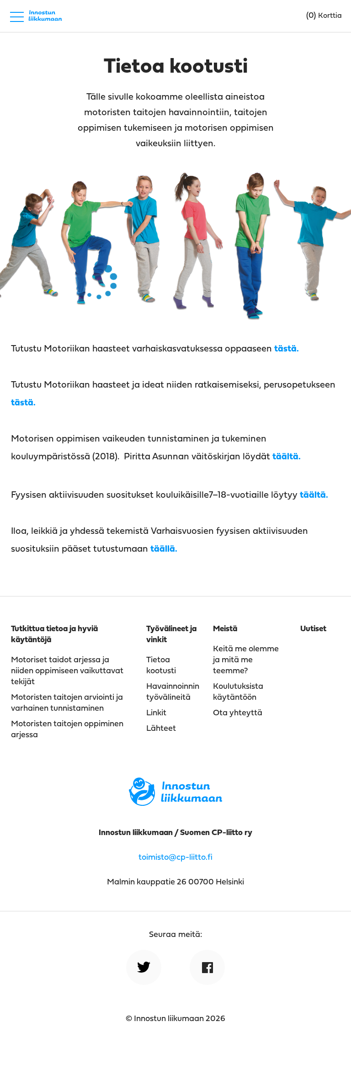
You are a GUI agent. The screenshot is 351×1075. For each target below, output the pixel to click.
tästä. (286, 349)
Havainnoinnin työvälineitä (172, 692)
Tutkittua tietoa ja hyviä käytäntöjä (54, 634)
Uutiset (313, 629)
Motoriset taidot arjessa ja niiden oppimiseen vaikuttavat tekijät (67, 671)
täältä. (286, 457)
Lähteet (161, 728)
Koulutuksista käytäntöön (238, 692)
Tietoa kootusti (161, 666)
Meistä (225, 629)
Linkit (156, 713)
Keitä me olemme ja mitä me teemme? (246, 660)
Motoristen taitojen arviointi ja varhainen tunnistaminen (67, 703)
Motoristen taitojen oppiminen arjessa (67, 730)
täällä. (163, 549)
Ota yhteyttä (237, 713)
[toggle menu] (17, 16)
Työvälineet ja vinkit (171, 634)
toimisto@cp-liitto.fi (175, 857)
